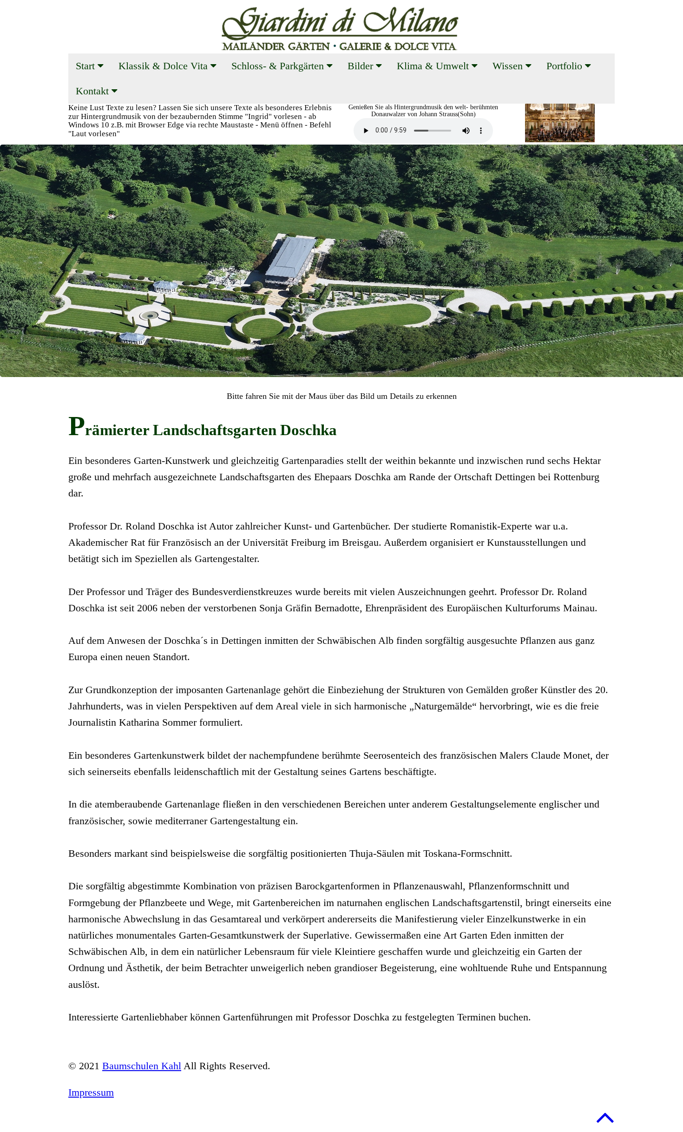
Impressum (91, 1092)
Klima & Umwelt (434, 66)
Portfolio (565, 66)
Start (87, 66)
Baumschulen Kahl (141, 1066)
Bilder (362, 66)
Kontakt (94, 91)
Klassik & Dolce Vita (164, 66)
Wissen (509, 66)
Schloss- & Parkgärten (279, 66)
